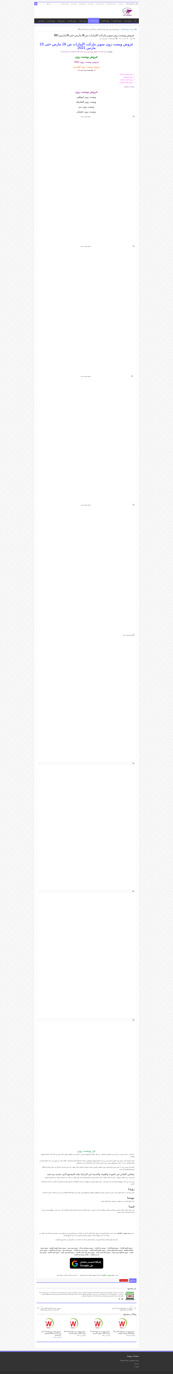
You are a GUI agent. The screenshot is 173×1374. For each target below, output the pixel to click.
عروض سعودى (65, 4)
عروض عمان (83, 21)
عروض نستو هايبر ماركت (86, 1248)
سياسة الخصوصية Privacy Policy (129, 1360)
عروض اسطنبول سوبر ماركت (120, 1252)
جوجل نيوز (42, 21)
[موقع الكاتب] (122, 1299)
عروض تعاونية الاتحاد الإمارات (97, 1250)
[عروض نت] (127, 11)
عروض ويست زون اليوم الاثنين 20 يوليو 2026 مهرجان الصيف (123, 1332)
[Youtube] (48, 4)
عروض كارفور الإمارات (126, 1248)
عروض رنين (74, 4)
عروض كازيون (82, 4)
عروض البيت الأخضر (53, 1252)
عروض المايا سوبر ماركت (103, 1252)
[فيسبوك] (119, 1299)
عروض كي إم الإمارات (55, 1250)
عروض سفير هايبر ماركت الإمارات (85, 1252)
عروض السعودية (117, 21)
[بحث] (35, 3)
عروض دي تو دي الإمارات (81, 1250)
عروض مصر (128, 21)
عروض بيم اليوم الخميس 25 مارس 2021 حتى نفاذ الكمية (122, 1308)
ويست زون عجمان (86, 111)
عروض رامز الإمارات (100, 1248)
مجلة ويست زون (88, 70)
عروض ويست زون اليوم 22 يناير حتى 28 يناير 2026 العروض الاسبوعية (51, 1333)
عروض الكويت (105, 21)
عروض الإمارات (94, 21)
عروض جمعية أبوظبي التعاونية (58, 1248)
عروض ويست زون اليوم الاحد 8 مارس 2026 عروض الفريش (100, 1332)
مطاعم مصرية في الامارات (81, 1254)
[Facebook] (49, 4)
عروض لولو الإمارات (113, 1248)
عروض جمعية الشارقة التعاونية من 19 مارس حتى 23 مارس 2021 (51, 1308)
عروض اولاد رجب (99, 4)
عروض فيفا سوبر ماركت (67, 1252)
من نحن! (136, 1363)
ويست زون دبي (86, 106)
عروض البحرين (72, 21)
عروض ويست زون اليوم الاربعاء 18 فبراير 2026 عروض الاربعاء (74, 1332)
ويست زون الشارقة (86, 101)
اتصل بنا (136, 1366)
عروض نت (120, 4)
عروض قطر (61, 21)
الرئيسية (132, 29)
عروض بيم (90, 4)
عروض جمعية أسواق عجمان (115, 1250)
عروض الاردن (51, 21)
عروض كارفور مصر (111, 4)
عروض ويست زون (103, 38)
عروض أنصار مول (67, 1250)
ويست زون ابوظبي (86, 97)
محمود (131, 38)
